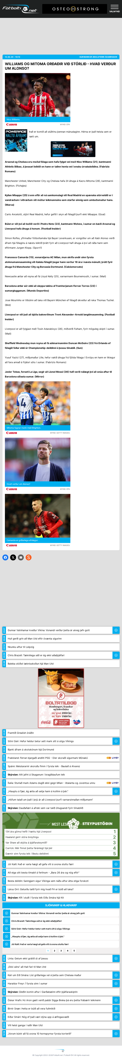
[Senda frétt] (21, 557)
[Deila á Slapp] (29, 557)
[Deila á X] (13, 557)
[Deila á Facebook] (5, 557)
